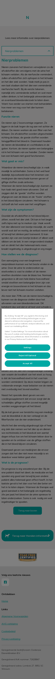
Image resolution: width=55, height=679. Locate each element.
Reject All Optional (27, 355)
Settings (27, 347)
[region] (27, 339)
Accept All (27, 363)
